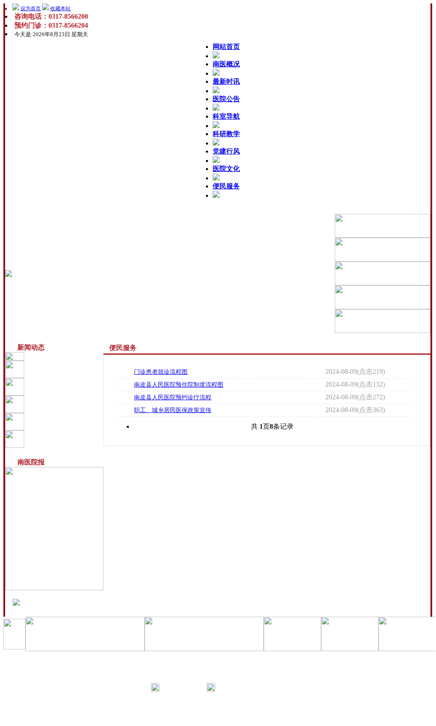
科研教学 (226, 133)
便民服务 (226, 186)
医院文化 (226, 168)
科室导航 (226, 116)
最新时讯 (226, 81)
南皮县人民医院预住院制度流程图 (178, 384)
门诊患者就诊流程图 (161, 371)
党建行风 (226, 151)
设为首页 (30, 8)
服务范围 (56, 386)
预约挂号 (56, 421)
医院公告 (226, 98)
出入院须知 (59, 404)
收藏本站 (60, 8)
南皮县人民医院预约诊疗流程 (172, 397)
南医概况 (226, 64)
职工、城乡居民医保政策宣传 (172, 410)
